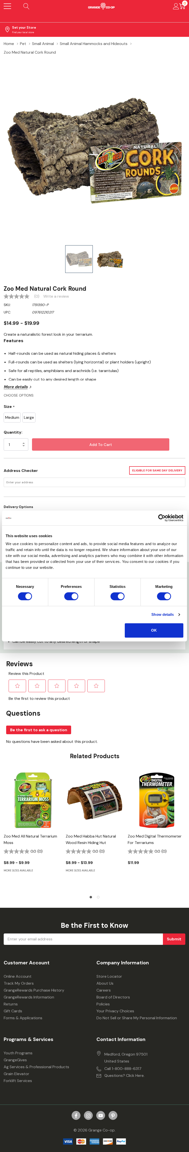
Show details (162, 614)
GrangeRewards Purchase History (34, 990)
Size (9, 407)
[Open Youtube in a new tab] (100, 1115)
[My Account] (176, 6)
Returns (11, 1004)
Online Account (18, 976)
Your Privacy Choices (115, 1011)
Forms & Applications (23, 1017)
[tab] (91, 897)
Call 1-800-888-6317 (123, 1068)
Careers (103, 990)
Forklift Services (18, 1080)
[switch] (71, 596)
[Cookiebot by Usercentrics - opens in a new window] (161, 518)
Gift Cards (13, 1011)
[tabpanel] (33, 830)
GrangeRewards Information (29, 997)
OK (154, 630)
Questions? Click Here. (124, 1075)
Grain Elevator (16, 1073)
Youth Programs (18, 1053)
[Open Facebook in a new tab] (76, 1115)
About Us (104, 983)
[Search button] (26, 6)
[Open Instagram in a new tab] (88, 1115)
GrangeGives (15, 1060)
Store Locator (109, 976)
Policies (103, 1004)
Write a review (56, 296)
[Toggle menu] (7, 6)
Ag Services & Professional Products (36, 1066)
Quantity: (13, 432)
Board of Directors (113, 997)
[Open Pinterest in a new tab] (113, 1115)
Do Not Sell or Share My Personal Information (136, 1017)
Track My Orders (19, 983)
